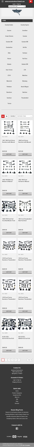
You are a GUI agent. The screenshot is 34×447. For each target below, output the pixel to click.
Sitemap (20, 443)
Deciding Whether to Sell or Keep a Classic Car (17, 414)
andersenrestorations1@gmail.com (15, 1)
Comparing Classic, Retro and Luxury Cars (17, 418)
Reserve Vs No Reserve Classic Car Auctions (17, 412)
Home (17, 391)
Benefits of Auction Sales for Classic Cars (17, 416)
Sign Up (19, 4)
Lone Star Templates (25, 445)
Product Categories (17, 393)
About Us (17, 397)
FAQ (17, 399)
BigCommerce (11, 445)
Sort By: (13, 116)
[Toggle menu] (2, 2)
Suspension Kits (17, 395)
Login (13, 4)
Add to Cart (9, 154)
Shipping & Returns (17, 382)
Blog (17, 401)
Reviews (17, 403)
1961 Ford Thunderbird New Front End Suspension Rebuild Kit (25, 220)
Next (29, 360)
